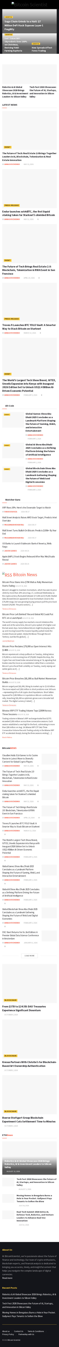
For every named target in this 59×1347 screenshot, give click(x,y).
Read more (7, 1278)
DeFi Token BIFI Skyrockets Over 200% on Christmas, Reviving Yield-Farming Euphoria (16, 44)
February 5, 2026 (30, 395)
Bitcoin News (25, 574)
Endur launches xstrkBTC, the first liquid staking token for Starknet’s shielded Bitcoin (28, 213)
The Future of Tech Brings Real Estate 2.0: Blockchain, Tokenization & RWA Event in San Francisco (28, 270)
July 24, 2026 (23, 1205)
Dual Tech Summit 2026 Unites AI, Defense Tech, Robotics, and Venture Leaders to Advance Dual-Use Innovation (35, 1216)
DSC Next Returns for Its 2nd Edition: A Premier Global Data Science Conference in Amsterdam (20, 935)
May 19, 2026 (28, 766)
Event (8, 147)
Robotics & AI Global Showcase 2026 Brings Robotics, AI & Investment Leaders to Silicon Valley (28, 1164)
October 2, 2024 (11, 1070)
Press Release (12, 205)
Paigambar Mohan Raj (14, 525)
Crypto (8, 17)
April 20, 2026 (28, 278)
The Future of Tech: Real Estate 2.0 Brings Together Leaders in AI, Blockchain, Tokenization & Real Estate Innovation (29, 157)
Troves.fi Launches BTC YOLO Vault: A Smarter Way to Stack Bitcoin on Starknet (29, 326)
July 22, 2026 (23, 1225)
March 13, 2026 (29, 333)
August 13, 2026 (13, 1171)
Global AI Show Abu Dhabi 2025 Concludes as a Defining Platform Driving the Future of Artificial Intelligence (20, 892)
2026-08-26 (24, 551)
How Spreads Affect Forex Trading (42, 49)
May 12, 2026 (28, 219)
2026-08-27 (25, 512)
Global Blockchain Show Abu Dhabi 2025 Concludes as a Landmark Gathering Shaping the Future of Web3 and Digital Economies (41, 475)
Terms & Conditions (36, 1331)
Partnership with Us (26, 1334)
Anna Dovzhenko (12, 164)
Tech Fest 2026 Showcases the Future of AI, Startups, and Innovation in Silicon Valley (36, 1182)
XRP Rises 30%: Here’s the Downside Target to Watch (26, 507)
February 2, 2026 (34, 438)
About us (6, 1331)
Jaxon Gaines (10, 551)
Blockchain (10, 1000)
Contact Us (18, 1331)
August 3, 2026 (24, 1189)
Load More (29, 956)
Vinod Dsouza (10, 512)
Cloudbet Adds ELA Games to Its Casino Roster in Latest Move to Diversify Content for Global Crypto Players (20, 758)
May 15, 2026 (28, 164)
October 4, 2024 (11, 1014)
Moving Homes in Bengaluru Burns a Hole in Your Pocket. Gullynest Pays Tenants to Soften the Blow (34, 1198)
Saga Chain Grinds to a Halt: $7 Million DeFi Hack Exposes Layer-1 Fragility (24, 25)
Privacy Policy (8, 1334)
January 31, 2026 (30, 942)
